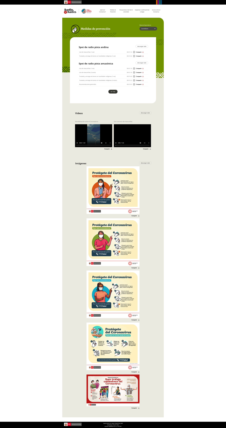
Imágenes (80, 163)
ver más (113, 91)
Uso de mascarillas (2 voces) (87, 72)
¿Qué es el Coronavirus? (102, 11)
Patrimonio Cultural (156, 2)
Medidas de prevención (95, 29)
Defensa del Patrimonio (161, 2)
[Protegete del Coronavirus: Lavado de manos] (113, 346)
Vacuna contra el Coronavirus (156, 11)
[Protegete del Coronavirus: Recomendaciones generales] (113, 190)
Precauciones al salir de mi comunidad (126, 11)
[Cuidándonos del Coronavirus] (113, 390)
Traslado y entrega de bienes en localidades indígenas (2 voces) (98, 80)
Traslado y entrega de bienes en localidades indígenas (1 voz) (97, 56)
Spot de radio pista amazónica (96, 63)
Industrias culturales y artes (158, 2)
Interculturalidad (159, 2)
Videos (79, 113)
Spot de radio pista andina (94, 47)
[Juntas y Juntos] (78, 11)
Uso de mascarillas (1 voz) (86, 52)
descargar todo (141, 46)
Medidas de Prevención (113, 11)
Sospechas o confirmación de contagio (142, 11)
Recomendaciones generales (87, 84)
